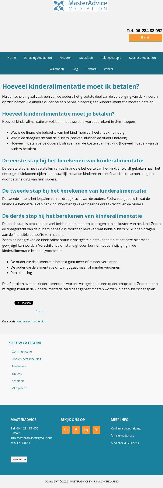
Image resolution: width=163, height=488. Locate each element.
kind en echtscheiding (31, 321)
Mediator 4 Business (125, 443)
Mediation (19, 366)
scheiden (18, 381)
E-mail (145, 37)
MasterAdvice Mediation (81, 10)
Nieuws (17, 374)
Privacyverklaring (106, 481)
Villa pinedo (19, 388)
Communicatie (22, 351)
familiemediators (122, 436)
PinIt (39, 311)
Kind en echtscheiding (126, 428)
